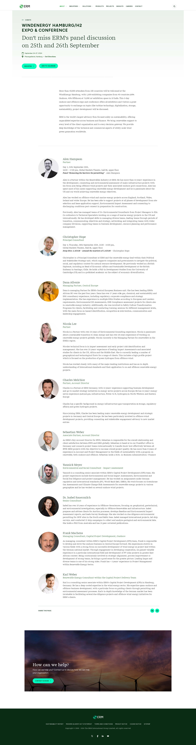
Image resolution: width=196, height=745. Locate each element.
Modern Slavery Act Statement (79, 724)
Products (100, 6)
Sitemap (147, 724)
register (28, 66)
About (62, 6)
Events (28, 20)
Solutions (86, 6)
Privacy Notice (121, 724)
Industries (73, 6)
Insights (119, 6)
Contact (138, 6)
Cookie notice (135, 724)
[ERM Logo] (24, 6)
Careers (129, 6)
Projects (110, 6)
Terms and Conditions (103, 724)
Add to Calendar (48, 66)
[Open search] (174, 6)
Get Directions (50, 57)
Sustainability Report (55, 724)
